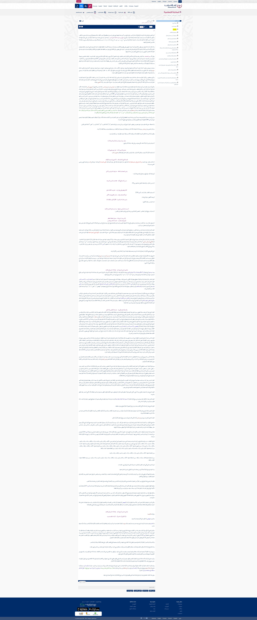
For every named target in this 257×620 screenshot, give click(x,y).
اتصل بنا (87, 601)
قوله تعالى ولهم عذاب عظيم (172, 70)
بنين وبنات (94, 6)
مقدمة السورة (174, 23)
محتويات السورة (174, 26)
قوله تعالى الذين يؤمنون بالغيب (171, 39)
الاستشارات (115, 6)
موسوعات (131, 6)
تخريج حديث (130, 590)
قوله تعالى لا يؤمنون (173, 62)
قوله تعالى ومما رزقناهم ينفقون (172, 45)
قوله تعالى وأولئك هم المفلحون (171, 56)
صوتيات (180, 606)
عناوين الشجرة (138, 590)
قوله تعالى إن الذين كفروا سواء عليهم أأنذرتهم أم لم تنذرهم (167, 59)
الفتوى (120, 6)
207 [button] (142, 27)
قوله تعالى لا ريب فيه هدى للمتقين (171, 36)
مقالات (125, 6)
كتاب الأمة (120, 12)
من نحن (83, 601)
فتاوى (181, 611)
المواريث (100, 6)
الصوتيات (110, 6)
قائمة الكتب (100, 12)
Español (175, 1)
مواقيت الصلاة (133, 606)
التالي (80, 582)
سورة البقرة (169, 15)
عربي (180, 1)
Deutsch (170, 1)
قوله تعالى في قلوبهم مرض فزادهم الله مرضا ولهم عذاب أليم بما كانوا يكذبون (168, 83)
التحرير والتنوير (174, 15)
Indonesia (154, 1)
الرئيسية (136, 6)
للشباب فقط (152, 611)
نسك (154, 608)
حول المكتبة (111, 12)
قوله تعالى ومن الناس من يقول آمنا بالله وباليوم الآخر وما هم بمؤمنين (168, 74)
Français (164, 1)
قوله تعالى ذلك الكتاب (173, 33)
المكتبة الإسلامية (172, 12)
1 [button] (151, 26)
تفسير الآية (152, 590)
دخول (78, 1)
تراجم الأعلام (79, 12)
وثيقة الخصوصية (98, 601)
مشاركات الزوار (132, 608)
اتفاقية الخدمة (92, 601)
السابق (84, 582)
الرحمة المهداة (152, 604)
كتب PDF (130, 12)
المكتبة (105, 6)
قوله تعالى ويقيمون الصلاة (172, 42)
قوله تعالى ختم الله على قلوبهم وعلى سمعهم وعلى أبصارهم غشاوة (168, 66)
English (159, 1)
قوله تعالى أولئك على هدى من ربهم (171, 53)
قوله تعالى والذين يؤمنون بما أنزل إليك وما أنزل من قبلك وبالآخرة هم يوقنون (169, 49)
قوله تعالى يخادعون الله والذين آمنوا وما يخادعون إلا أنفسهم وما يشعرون (168, 79)
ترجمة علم (145, 590)
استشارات (180, 613)
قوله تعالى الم (174, 29)
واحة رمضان (152, 606)
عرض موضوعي (90, 12)
